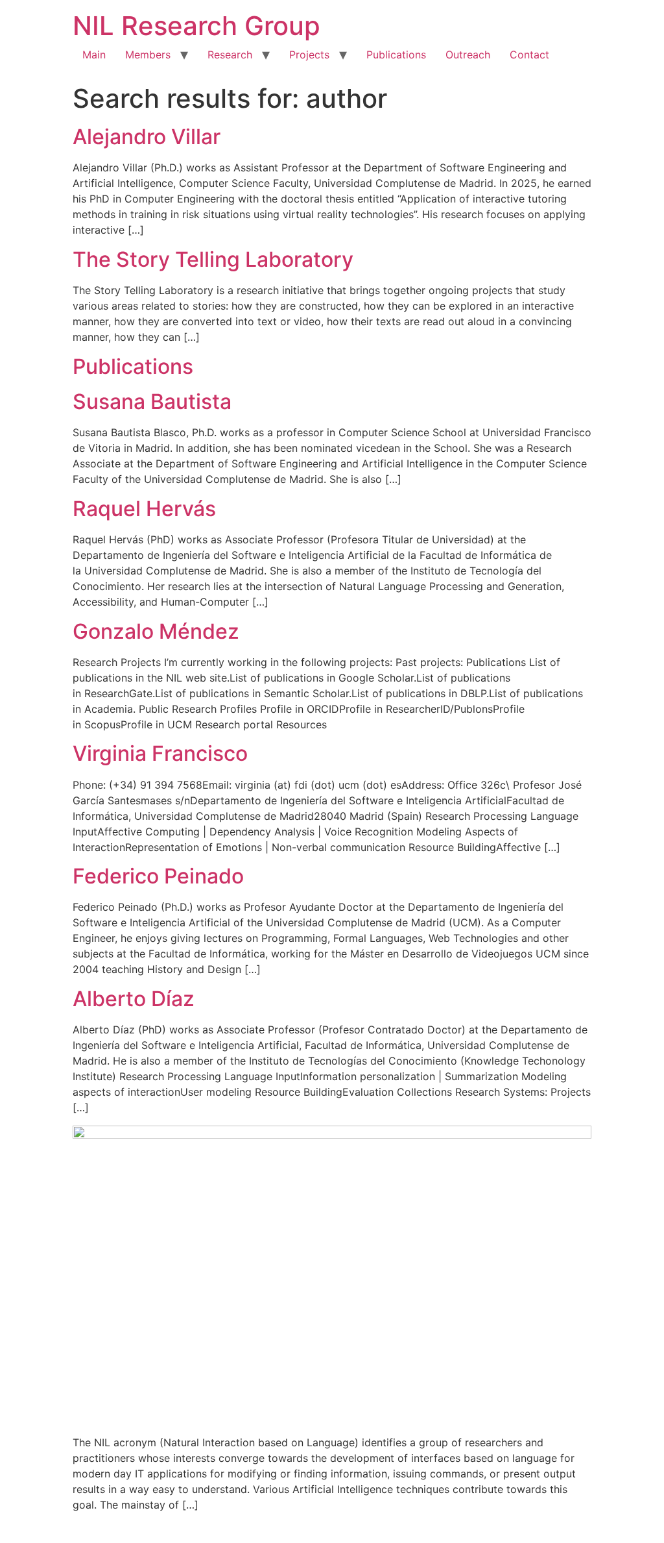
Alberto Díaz (134, 998)
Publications (396, 54)
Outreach (467, 54)
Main (94, 54)
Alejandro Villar (146, 136)
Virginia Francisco (160, 753)
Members (148, 54)
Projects (309, 54)
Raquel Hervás (144, 508)
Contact (529, 54)
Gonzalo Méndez (156, 631)
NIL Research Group (196, 26)
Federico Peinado (158, 876)
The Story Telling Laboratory (213, 259)
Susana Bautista (152, 401)
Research (230, 54)
